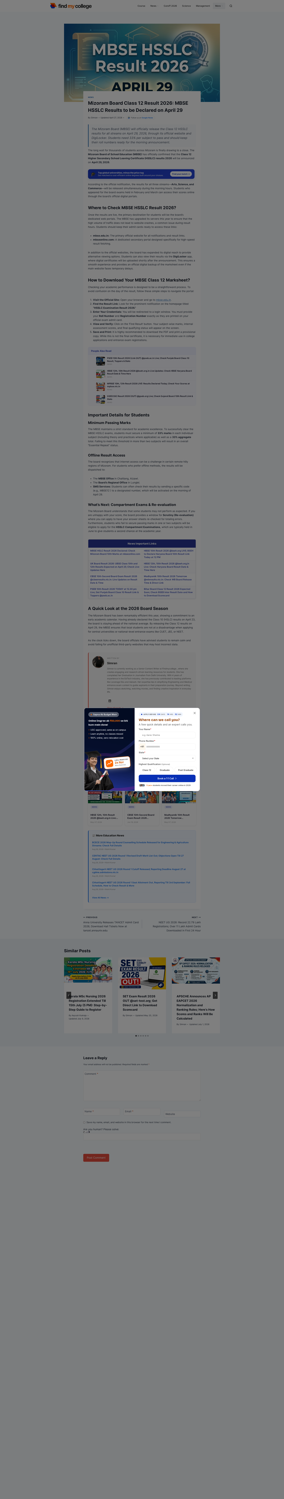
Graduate (165, 770)
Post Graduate (185, 770)
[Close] (195, 713)
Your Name (145, 729)
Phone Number (147, 741)
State (142, 752)
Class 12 (146, 770)
